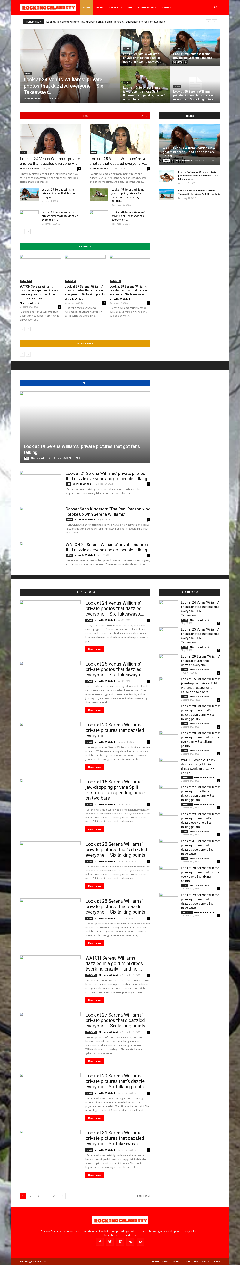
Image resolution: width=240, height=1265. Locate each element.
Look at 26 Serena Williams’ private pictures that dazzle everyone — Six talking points (198, 175)
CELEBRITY (115, 7)
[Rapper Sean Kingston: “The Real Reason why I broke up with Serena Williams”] (40, 521)
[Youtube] (140, 1242)
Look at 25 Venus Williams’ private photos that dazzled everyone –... (120, 161)
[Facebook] (100, 1242)
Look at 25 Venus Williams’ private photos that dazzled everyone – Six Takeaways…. (115, 669)
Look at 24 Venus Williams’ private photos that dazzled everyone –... (50, 161)
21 (54, 1195)
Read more (94, 649)
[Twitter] (110, 1242)
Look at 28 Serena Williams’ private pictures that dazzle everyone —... (128, 216)
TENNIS (167, 7)
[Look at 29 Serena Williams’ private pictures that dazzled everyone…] (195, 47)
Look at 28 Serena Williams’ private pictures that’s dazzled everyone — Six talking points (116, 849)
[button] (215, 8)
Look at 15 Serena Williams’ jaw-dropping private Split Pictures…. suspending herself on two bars (105, 21)
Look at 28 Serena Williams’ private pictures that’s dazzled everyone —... (60, 216)
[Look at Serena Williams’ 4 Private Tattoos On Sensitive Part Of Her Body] (166, 194)
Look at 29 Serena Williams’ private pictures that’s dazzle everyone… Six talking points (115, 1081)
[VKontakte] (130, 1242)
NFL (130, 7)
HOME (87, 7)
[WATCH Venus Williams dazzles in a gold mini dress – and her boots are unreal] (189, 144)
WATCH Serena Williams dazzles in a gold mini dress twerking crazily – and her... (114, 963)
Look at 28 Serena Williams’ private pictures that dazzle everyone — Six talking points (115, 906)
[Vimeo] (120, 1242)
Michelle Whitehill (34, 98)
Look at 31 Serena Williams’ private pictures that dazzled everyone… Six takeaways (115, 1138)
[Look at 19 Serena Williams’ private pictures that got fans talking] (85, 427)
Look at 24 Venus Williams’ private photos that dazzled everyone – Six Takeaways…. (115, 608)
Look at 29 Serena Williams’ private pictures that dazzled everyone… (59, 193)
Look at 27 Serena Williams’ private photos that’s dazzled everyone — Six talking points (85, 290)
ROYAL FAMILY (147, 7)
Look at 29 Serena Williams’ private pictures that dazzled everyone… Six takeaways (129, 290)
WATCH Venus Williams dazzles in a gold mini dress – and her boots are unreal (189, 152)
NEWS (100, 7)
